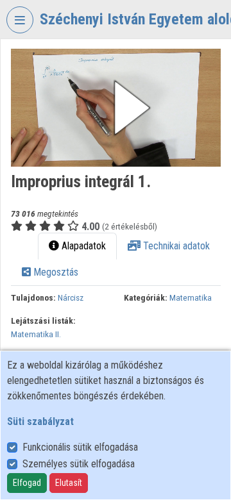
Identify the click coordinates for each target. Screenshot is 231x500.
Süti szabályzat (40, 421)
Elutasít (68, 483)
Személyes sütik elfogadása (78, 464)
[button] (116, 108)
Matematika (190, 297)
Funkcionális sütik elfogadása (80, 447)
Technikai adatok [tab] (175, 246)
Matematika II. (36, 334)
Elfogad (27, 483)
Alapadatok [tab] (82, 246)
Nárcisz (70, 297)
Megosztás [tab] (54, 272)
